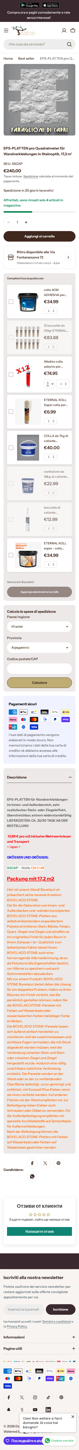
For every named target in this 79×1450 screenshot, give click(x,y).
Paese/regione (18, 617)
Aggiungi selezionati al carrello (39, 591)
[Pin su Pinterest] (58, 1163)
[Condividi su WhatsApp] (32, 1176)
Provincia (14, 638)
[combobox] (39, 44)
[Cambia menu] (6, 30)
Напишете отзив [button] (39, 1231)
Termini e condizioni (56, 1322)
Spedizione (30, 176)
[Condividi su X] (45, 1163)
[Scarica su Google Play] (30, 5)
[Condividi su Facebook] (32, 1163)
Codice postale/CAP (22, 659)
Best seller (26, 58)
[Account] (64, 30)
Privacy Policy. (17, 1326)
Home (8, 58)
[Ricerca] (69, 44)
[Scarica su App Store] (51, 5)
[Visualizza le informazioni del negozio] (68, 257)
